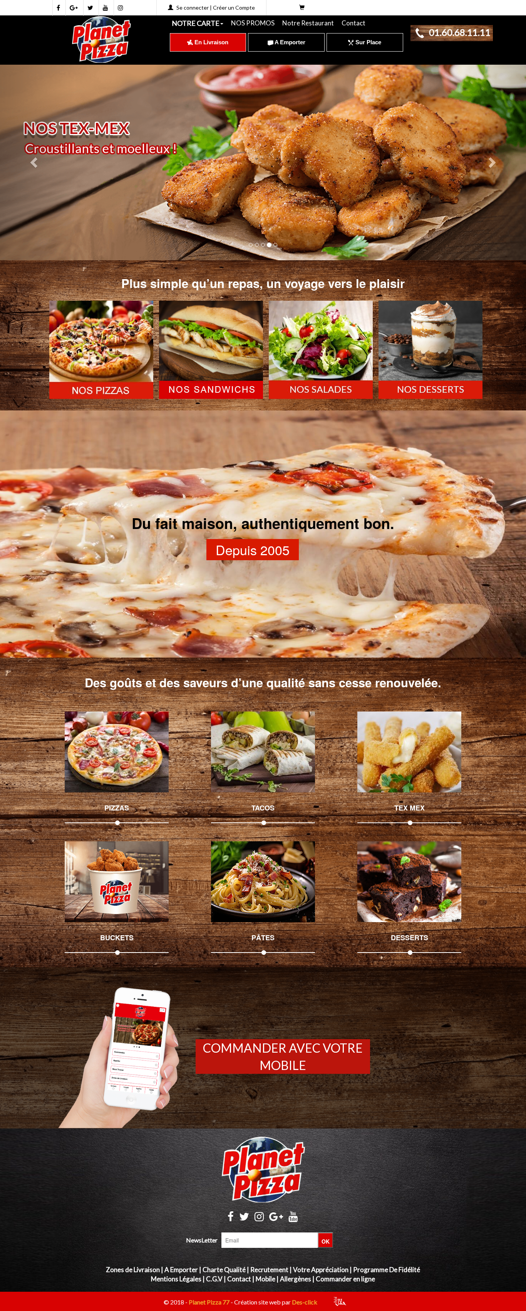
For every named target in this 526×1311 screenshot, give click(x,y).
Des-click (304, 1302)
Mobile (265, 1279)
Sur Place (367, 42)
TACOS (263, 808)
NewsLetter (202, 1240)
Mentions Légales (176, 1279)
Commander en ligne (345, 1279)
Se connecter (192, 7)
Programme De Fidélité (386, 1270)
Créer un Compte (234, 7)
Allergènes (295, 1279)
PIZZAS (116, 808)
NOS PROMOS (253, 23)
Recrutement (269, 1270)
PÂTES (263, 938)
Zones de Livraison (133, 1270)
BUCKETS (117, 938)
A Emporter (289, 42)
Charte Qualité (224, 1270)
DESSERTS (409, 938)
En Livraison (210, 42)
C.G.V (214, 1279)
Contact (353, 23)
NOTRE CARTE (195, 23)
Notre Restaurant (308, 23)
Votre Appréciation (320, 1270)
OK (326, 1241)
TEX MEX (409, 808)
